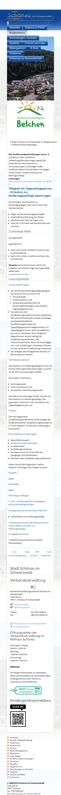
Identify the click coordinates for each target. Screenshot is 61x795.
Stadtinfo (14, 43)
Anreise (13, 748)
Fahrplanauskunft (21, 607)
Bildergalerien (17, 48)
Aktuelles (15, 27)
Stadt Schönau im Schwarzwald (26, 141)
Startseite (14, 737)
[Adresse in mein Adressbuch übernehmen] (34, 589)
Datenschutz (15, 745)
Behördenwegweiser (19, 750)
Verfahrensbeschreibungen (22, 758)
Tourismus (15, 53)
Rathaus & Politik (35, 27)
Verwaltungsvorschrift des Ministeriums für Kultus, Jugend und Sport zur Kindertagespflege (29, 525)
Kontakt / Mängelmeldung (21, 740)
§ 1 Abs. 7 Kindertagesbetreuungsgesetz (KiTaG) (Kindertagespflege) (27, 503)
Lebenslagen (15, 756)
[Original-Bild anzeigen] (18, 726)
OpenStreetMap (20, 604)
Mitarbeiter (15, 753)
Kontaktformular (21, 626)
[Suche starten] (8, 23)
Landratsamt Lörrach (18, 274)
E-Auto (34, 48)
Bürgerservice (17, 32)
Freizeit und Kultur (35, 43)
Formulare (14, 761)
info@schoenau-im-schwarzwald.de (29, 623)
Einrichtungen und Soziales (21, 769)
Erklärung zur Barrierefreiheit (25, 58)
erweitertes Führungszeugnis (24, 443)
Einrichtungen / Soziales (23, 38)
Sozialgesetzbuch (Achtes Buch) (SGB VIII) (28, 510)
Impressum (15, 742)
